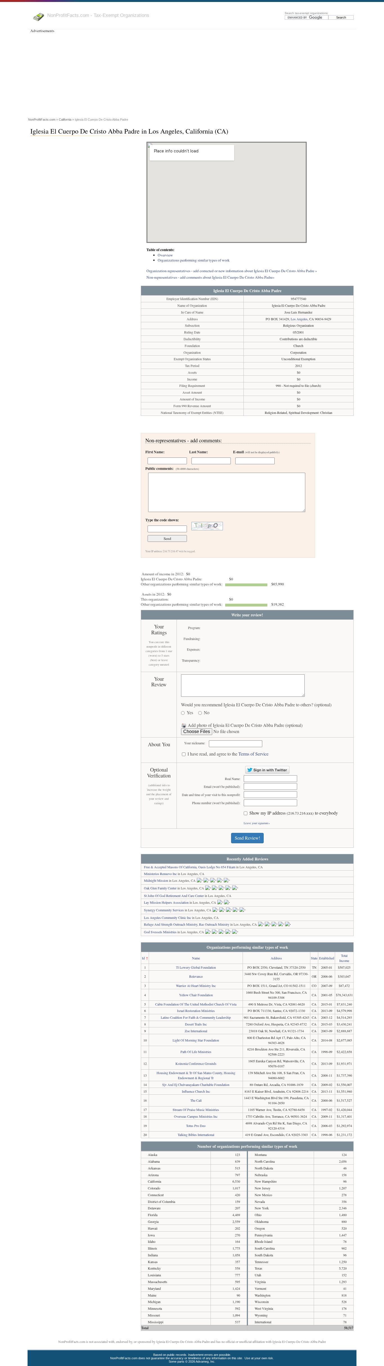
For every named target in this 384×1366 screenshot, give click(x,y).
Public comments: (172, 468)
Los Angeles (299, 319)
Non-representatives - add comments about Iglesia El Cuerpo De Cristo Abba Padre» (210, 277)
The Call (196, 1100)
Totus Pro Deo (195, 1125)
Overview (165, 255)
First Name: (154, 452)
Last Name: (198, 452)
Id (143, 958)
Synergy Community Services (164, 910)
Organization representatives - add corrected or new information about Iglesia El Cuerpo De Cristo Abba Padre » (231, 270)
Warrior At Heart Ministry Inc (196, 985)
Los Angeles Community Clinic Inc (167, 917)
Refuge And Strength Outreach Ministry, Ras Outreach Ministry (186, 924)
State (314, 958)
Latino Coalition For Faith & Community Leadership (196, 1017)
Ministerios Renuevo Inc (160, 873)
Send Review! (247, 838)
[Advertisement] (192, 74)
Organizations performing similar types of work (194, 260)
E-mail (256, 452)
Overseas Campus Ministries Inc (196, 1116)
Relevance (196, 976)
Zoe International (196, 1031)
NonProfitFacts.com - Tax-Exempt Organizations (98, 15)
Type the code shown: (162, 520)
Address (276, 958)
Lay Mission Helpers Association (166, 902)
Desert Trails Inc (196, 1024)
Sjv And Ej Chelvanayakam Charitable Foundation (195, 1084)
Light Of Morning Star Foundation (196, 1040)
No (206, 712)
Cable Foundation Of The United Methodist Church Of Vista (195, 1004)
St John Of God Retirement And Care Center (174, 895)
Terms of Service (253, 754)
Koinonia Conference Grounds (195, 1063)
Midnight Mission (156, 880)
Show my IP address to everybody (293, 813)
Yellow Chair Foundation (196, 995)
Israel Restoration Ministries (196, 1010)
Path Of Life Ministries (195, 1051)
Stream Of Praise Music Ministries (196, 1109)
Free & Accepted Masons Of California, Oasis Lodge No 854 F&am (189, 867)
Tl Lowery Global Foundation (196, 967)
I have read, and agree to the (228, 754)
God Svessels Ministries (160, 932)
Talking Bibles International (196, 1134)
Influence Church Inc (196, 1091)
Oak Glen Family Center (160, 888)
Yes (190, 712)
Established (326, 958)
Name (196, 958)
